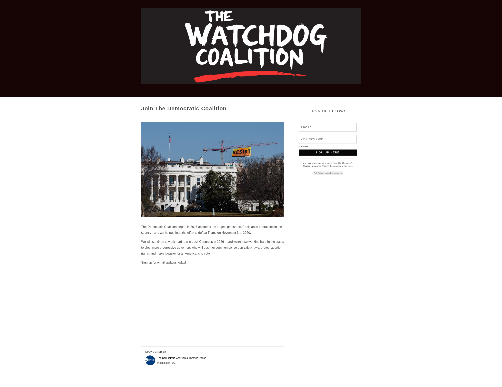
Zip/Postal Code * (312, 137)
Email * (305, 125)
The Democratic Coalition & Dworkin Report (181, 357)
